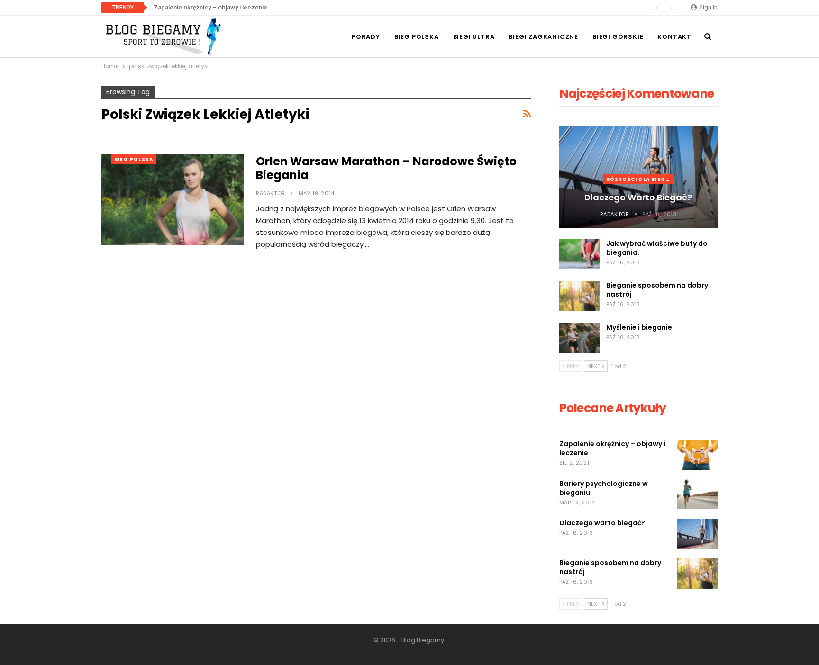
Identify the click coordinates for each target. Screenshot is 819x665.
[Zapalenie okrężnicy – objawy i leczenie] (697, 455)
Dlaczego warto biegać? (638, 197)
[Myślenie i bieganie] (579, 338)
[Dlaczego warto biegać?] (697, 534)
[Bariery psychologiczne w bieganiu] (697, 494)
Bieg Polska (416, 36)
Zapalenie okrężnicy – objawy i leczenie (210, 7)
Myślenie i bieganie (639, 327)
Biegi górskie (617, 36)
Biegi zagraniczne (543, 36)
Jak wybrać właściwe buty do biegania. (657, 248)
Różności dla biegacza (640, 179)
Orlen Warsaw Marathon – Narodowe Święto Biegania (386, 168)
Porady (366, 36)
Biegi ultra (474, 36)
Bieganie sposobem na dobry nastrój (657, 289)
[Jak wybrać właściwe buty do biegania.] (579, 254)
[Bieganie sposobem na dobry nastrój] (579, 296)
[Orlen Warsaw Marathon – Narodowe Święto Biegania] (172, 199)
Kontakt (674, 36)
